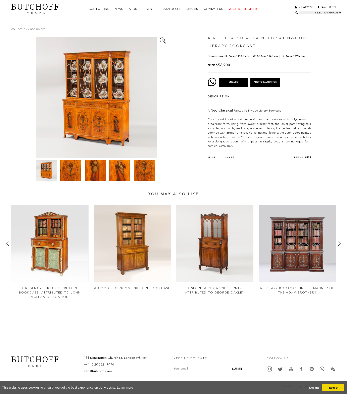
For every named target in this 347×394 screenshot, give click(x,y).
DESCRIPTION (219, 96)
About (134, 9)
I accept (333, 387)
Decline (314, 387)
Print (212, 157)
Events (150, 9)
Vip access (306, 7)
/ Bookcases (37, 29)
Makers (192, 9)
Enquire (233, 82)
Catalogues (171, 9)
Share (229, 157)
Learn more (125, 387)
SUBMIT (237, 369)
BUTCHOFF (35, 8)
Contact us (213, 9)
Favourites (328, 7)
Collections (99, 9)
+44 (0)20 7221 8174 (99, 364)
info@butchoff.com (98, 371)
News (119, 9)
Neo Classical (221, 110)
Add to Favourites (265, 82)
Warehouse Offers (243, 9)
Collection (19, 29)
